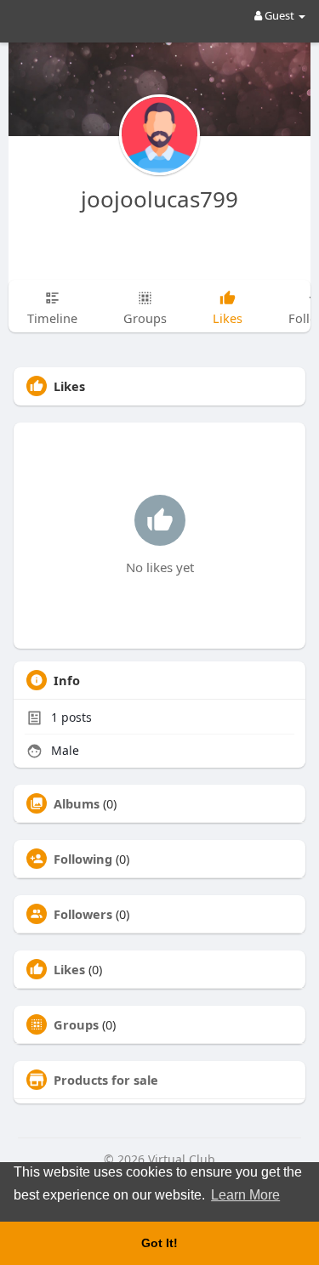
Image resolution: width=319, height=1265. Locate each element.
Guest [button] (279, 15)
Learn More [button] (245, 1195)
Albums (77, 803)
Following (83, 858)
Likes (69, 969)
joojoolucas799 (159, 199)
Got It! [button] (159, 1243)
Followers (83, 914)
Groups (76, 1024)
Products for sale (106, 1079)
